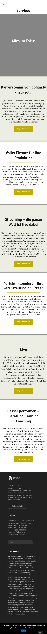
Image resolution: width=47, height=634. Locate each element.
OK (23, 631)
